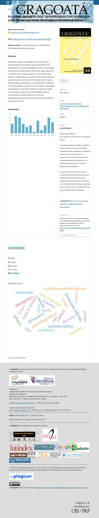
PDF (64, 81)
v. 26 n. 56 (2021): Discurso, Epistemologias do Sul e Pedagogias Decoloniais (50, 9)
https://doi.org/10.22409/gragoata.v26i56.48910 (31, 39)
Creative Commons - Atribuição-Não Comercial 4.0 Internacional (61, 487)
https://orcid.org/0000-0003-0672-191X (25, 32)
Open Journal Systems (17, 358)
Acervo (17, 9)
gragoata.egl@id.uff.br (25, 403)
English (14, 262)
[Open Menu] (8, 2)
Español (14, 266)
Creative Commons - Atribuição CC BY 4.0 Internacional (74, 204)
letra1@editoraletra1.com (19, 410)
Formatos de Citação (68, 235)
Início (10, 9)
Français (14, 269)
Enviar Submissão (16, 248)
